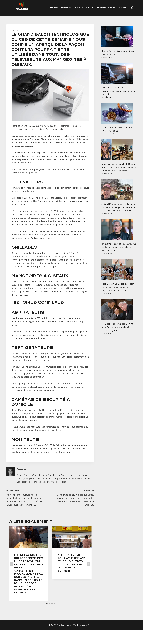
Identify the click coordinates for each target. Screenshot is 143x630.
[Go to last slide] (11, 564)
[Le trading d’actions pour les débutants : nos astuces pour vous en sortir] (119, 73)
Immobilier (66, 8)
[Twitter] (131, 8)
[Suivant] (88, 564)
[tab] (46, 603)
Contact (122, 8)
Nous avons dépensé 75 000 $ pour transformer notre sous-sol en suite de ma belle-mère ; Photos (118, 167)
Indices (89, 8)
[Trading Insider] (21, 8)
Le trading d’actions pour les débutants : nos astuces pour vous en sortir (118, 91)
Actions (79, 8)
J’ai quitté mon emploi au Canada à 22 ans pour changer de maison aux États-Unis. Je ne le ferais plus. (118, 207)
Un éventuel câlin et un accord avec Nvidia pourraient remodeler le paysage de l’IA (118, 247)
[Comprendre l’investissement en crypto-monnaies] (119, 113)
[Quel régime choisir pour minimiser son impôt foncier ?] (119, 36)
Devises (54, 8)
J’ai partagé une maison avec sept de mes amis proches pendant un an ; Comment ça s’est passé (117, 287)
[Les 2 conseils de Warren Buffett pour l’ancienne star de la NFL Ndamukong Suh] (119, 309)
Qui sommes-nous (105, 8)
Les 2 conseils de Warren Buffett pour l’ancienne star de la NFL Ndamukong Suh (117, 327)
